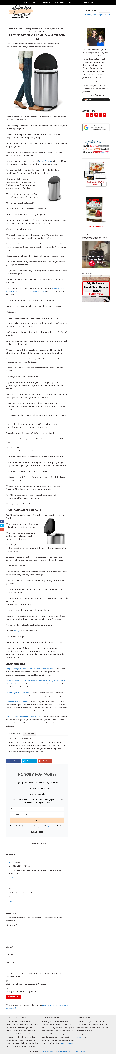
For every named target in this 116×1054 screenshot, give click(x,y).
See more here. (67, 1043)
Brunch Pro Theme (49, 1051)
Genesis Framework (64, 1051)
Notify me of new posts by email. (21, 992)
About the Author (15, 734)
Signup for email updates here (97, 15)
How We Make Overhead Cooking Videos (23, 717)
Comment (11, 925)
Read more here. (95, 77)
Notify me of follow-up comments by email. (26, 984)
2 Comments (41, 31)
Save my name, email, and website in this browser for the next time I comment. (34, 975)
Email (9, 955)
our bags (16, 631)
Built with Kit (37, 832)
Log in (83, 1051)
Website (10, 962)
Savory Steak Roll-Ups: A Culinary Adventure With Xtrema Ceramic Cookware (94, 238)
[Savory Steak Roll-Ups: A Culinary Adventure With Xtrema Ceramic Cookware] (96, 255)
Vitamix (55, 288)
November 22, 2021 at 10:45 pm (22, 892)
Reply (12, 878)
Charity (12, 862)
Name (9, 947)
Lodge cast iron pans (37, 291)
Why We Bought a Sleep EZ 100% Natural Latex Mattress (29, 669)
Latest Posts (30, 734)
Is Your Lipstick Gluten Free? (18, 693)
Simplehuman (45, 161)
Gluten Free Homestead (20, 13)
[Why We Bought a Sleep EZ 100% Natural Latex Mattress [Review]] (96, 289)
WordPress (76, 1051)
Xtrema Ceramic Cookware (17, 702)
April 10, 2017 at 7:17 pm (19, 866)
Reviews (42, 843)
